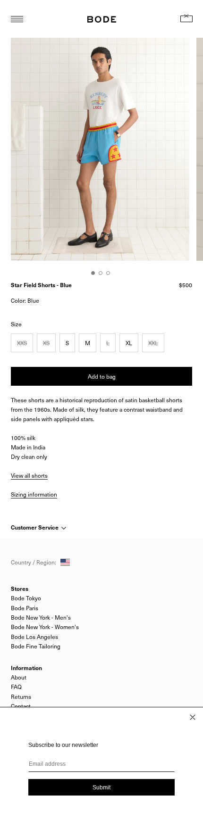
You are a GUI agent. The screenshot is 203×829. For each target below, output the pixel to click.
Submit (101, 787)
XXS (22, 343)
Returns (21, 696)
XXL (153, 343)
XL (129, 343)
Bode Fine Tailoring (35, 646)
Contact (21, 706)
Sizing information (34, 494)
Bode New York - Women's (45, 626)
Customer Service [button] (35, 527)
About (18, 677)
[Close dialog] (192, 717)
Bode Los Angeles (34, 636)
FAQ (16, 686)
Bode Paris (24, 608)
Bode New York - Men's (41, 617)
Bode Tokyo (26, 598)
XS (46, 343)
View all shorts (29, 475)
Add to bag (102, 376)
